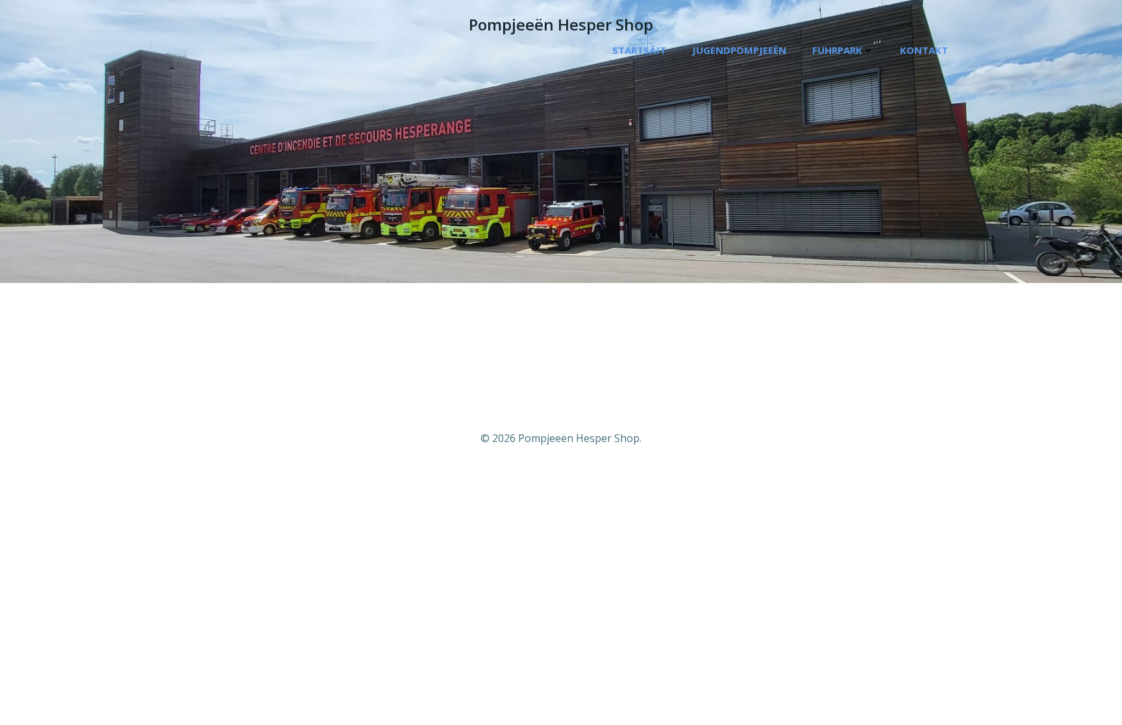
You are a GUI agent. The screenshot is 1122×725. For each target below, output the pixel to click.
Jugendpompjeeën (739, 49)
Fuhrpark (837, 49)
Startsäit (639, 49)
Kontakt (924, 49)
